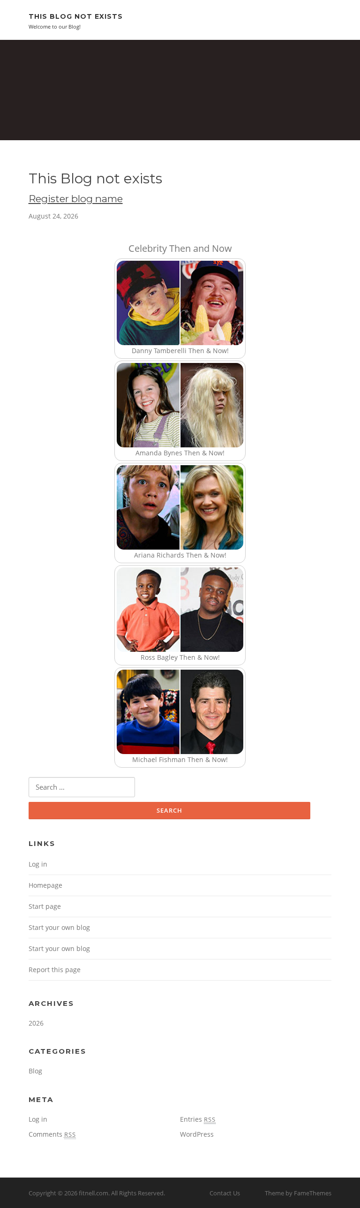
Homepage (45, 885)
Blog (35, 1070)
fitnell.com (93, 1193)
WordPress (197, 1134)
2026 (36, 1023)
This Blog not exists (76, 16)
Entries (198, 1119)
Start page (45, 906)
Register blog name (76, 198)
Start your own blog (59, 927)
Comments (52, 1134)
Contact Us (225, 1193)
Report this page (55, 969)
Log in (38, 864)
